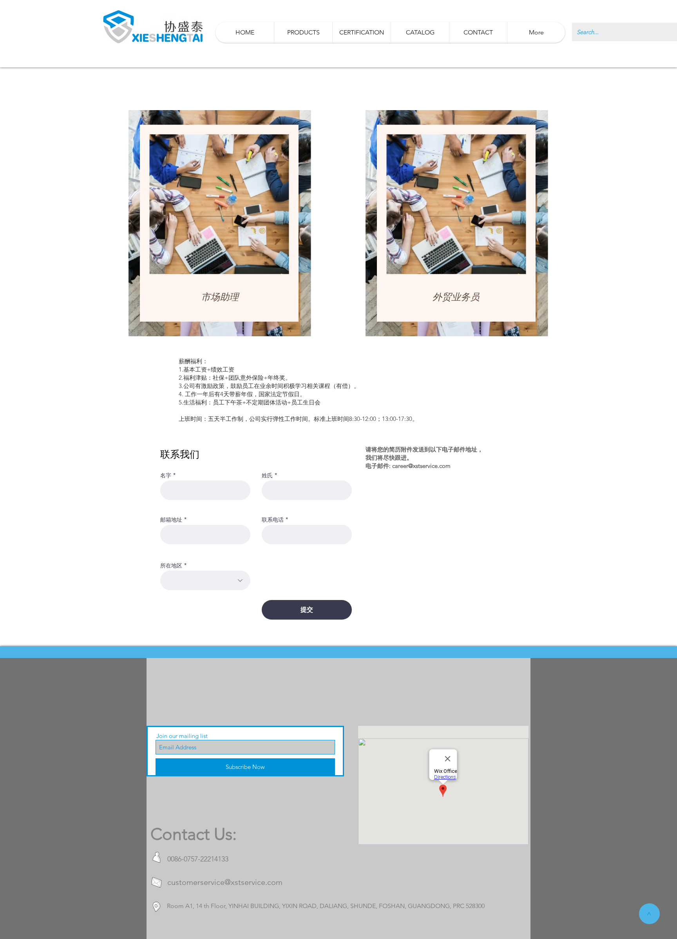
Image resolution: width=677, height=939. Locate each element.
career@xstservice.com (421, 466)
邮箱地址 (171, 519)
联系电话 (273, 519)
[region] (220, 223)
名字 (165, 475)
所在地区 (171, 565)
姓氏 (267, 475)
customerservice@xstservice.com (224, 882)
